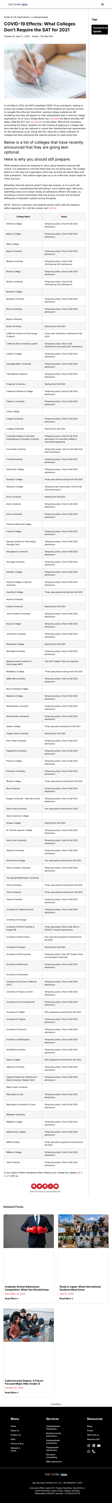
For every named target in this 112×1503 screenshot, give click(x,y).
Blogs (89, 1426)
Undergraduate (40, 17)
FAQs (13, 1439)
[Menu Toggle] (102, 4)
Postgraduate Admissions (52, 1448)
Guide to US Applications (17, 17)
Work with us (93, 1435)
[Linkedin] (93, 1445)
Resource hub (93, 1439)
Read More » (12, 1298)
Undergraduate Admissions (53, 1441)
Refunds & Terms (15, 1449)
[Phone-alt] (93, 1451)
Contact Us (16, 1435)
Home (13, 1426)
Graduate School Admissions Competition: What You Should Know (27, 1288)
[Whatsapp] (88, 1451)
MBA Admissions (54, 1461)
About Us (15, 1430)
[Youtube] (98, 1445)
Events (90, 1430)
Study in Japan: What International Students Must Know (80, 1288)
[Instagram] (88, 1445)
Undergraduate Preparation (53, 1427)
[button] (34, 1186)
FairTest (52, 208)
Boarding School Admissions (53, 1434)
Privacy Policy (17, 1443)
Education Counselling (51, 1455)
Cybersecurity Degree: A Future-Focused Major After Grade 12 (24, 1382)
